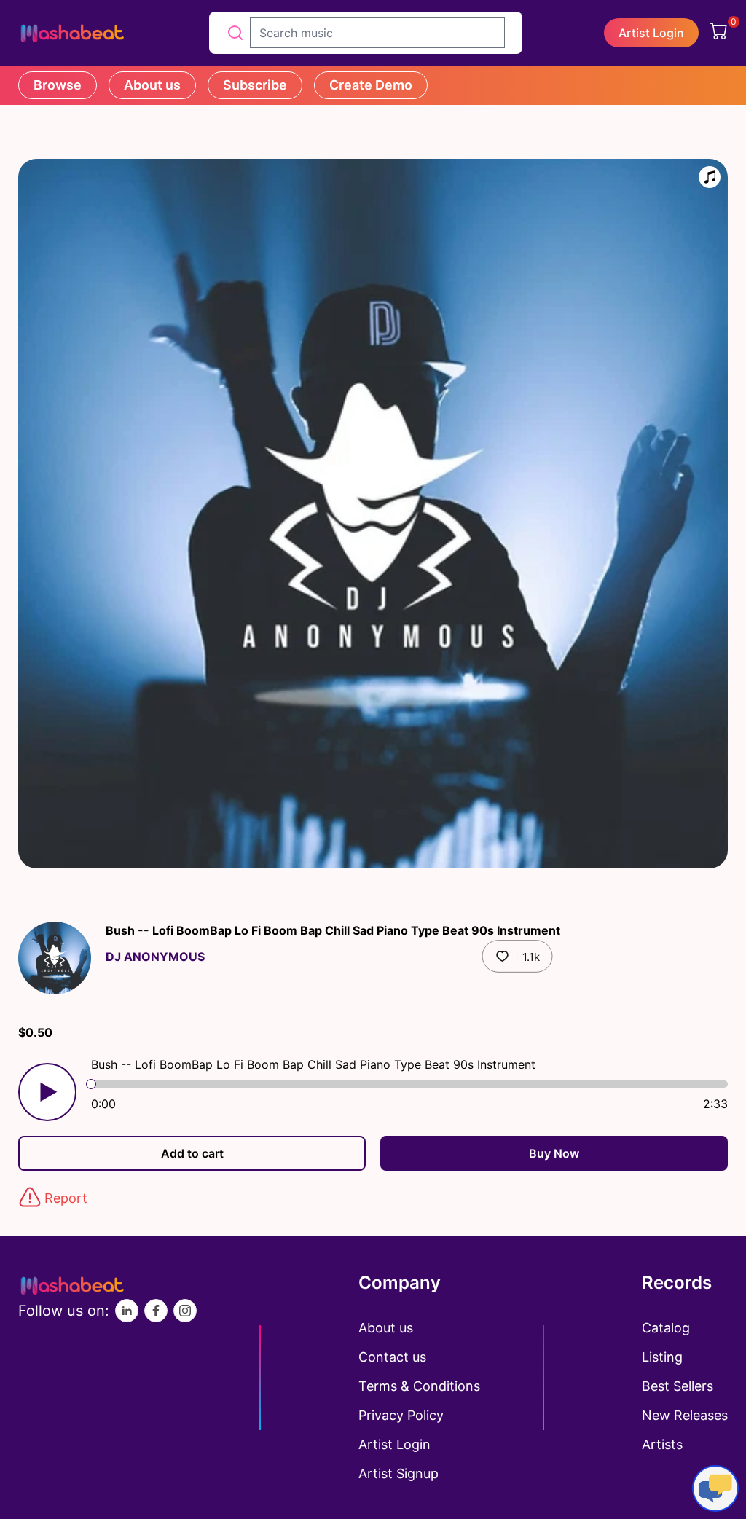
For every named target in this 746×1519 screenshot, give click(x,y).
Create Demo (370, 85)
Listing (662, 1357)
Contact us (392, 1357)
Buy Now (554, 1153)
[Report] (30, 1197)
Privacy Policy (401, 1415)
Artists (662, 1444)
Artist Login (651, 32)
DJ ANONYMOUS (155, 956)
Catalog (666, 1327)
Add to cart (192, 1153)
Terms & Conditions (419, 1386)
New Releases (685, 1415)
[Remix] (710, 177)
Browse (58, 85)
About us (152, 85)
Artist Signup (398, 1473)
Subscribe (255, 85)
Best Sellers (677, 1386)
